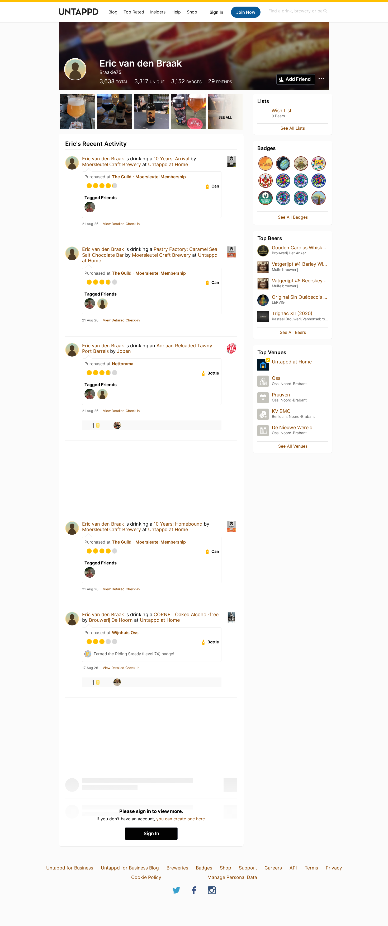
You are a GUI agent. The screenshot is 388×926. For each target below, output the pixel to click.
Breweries (177, 868)
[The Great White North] (265, 181)
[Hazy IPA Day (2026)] (265, 163)
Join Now (245, 12)
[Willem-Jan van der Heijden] (117, 682)
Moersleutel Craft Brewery (111, 164)
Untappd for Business (69, 868)
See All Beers (293, 332)
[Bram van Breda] (117, 425)
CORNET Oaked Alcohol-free (186, 614)
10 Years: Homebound (178, 524)
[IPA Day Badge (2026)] (301, 163)
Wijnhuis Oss (125, 632)
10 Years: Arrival (171, 158)
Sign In (216, 12)
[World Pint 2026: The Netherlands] (283, 198)
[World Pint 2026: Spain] (301, 198)
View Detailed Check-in (121, 224)
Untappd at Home (168, 164)
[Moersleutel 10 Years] (265, 198)
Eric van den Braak (103, 158)
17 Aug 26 (90, 668)
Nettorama (122, 363)
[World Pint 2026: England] (301, 181)
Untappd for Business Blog (130, 868)
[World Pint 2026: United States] (283, 181)
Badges (204, 868)
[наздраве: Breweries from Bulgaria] (318, 198)
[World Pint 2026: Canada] (318, 181)
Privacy (334, 868)
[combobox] (298, 11)
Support (248, 868)
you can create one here (180, 818)
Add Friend (298, 79)
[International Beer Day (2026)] (283, 163)
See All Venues (292, 446)
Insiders (157, 12)
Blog (112, 12)
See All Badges (293, 217)
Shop (192, 12)
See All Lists (293, 128)
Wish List (282, 110)
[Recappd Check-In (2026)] (318, 163)
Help (176, 12)
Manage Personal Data (232, 877)
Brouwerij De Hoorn (111, 620)
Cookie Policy (146, 877)
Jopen (124, 351)
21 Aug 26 (90, 224)
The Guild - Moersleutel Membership (149, 176)
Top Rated (134, 12)
